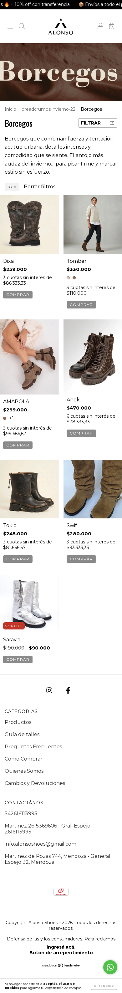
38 (10, 187)
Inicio (10, 109)
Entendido (104, 985)
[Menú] (10, 27)
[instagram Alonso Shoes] (50, 690)
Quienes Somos (24, 771)
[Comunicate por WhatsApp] (110, 967)
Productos (18, 722)
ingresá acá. (61, 947)
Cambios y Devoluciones (35, 783)
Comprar (17, 294)
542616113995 (21, 814)
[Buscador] (21, 27)
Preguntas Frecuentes (33, 747)
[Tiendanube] (61, 966)
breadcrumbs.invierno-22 (48, 109)
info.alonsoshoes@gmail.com (40, 844)
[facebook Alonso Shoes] (68, 690)
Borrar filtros (39, 187)
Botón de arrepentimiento (61, 952)
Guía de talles (22, 734)
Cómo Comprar (24, 759)
